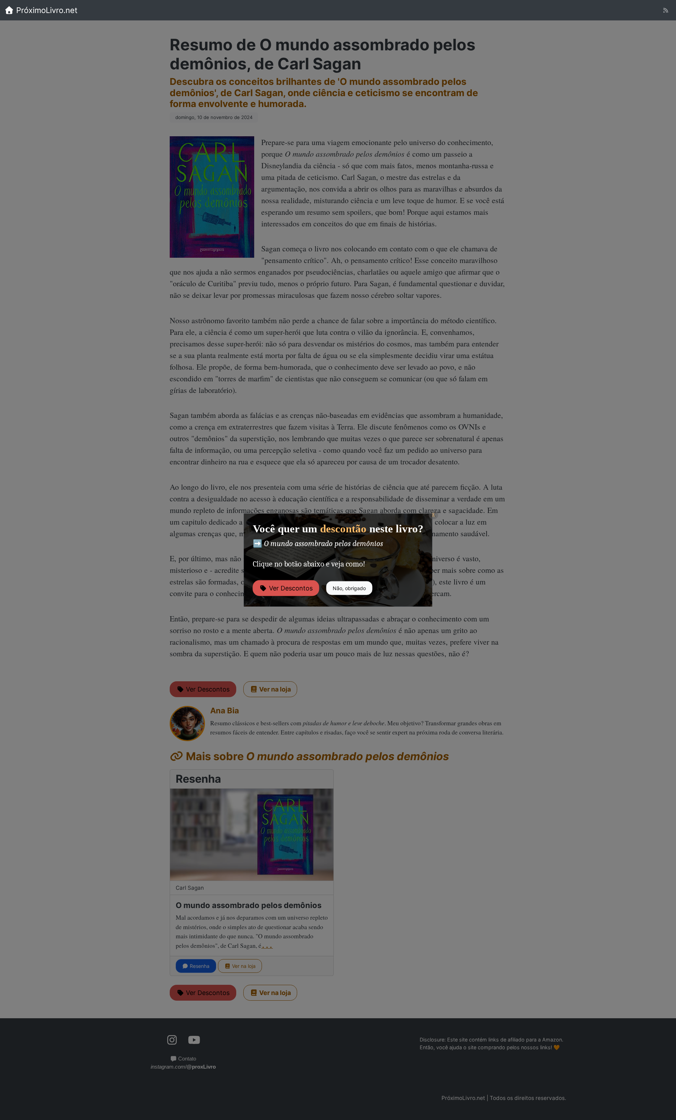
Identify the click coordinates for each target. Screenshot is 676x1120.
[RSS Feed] (665, 10)
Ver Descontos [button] (290, 588)
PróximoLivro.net (45, 10)
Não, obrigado (349, 588)
